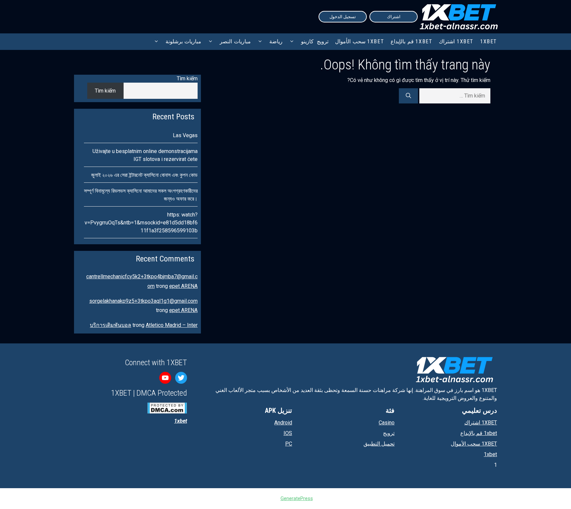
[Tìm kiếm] (408, 95)
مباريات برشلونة (184, 41)
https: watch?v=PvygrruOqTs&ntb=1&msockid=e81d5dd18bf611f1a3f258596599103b (141, 223)
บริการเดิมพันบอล (110, 325)
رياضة (276, 41)
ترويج (322, 41)
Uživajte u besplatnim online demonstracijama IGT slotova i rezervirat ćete (145, 155)
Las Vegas (185, 135)
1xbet (490, 454)
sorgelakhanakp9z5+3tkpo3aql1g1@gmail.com (143, 301)
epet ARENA (183, 286)
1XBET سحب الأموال (359, 41)
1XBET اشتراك (456, 41)
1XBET (488, 41)
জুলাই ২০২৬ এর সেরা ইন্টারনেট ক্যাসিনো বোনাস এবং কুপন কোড (144, 175)
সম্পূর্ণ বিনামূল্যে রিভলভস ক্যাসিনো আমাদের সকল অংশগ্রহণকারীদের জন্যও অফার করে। (141, 195)
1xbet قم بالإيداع (411, 41)
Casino (387, 422)
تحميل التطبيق (379, 444)
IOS (288, 433)
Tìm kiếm (187, 78)
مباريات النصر (235, 41)
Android (283, 422)
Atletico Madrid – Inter (172, 325)
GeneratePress (297, 498)
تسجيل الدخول (342, 16)
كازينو (307, 41)
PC (288, 444)
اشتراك (393, 16)
